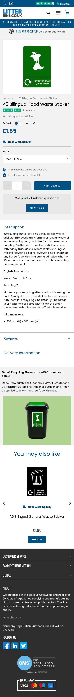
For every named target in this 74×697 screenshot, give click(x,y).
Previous (4, 503)
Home (6, 98)
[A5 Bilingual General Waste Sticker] (37, 482)
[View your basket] (66, 13)
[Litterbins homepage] (12, 17)
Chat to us (37, 207)
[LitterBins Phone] (5, 3)
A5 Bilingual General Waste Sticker (37, 516)
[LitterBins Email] (12, 3)
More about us (12, 617)
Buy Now (37, 539)
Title (6, 151)
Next (70, 503)
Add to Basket (53, 185)
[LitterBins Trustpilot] (53, 3)
